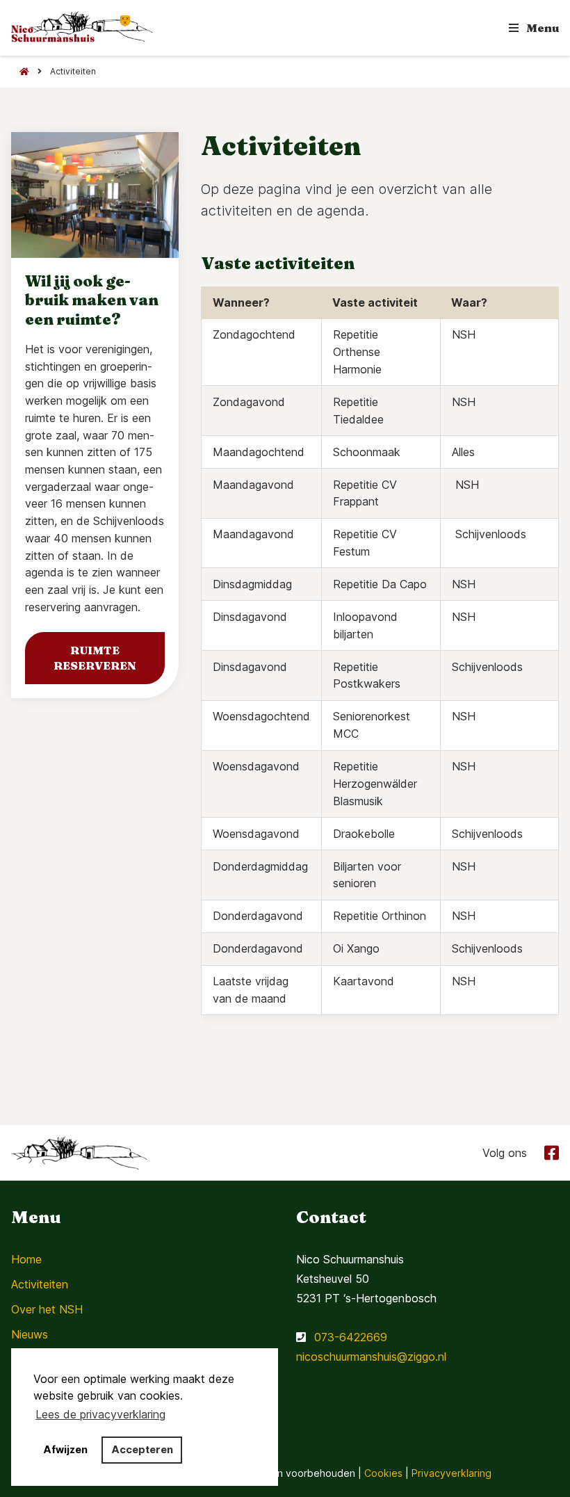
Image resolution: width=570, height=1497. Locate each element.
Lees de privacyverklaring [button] (100, 1414)
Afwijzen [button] (65, 1449)
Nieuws (29, 1334)
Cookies (383, 1473)
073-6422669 (350, 1337)
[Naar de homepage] (20, 71)
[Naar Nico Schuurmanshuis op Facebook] (548, 1151)
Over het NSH (47, 1309)
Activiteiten (39, 1284)
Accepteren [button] (142, 1449)
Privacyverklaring (451, 1473)
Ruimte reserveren (95, 657)
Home (26, 1259)
